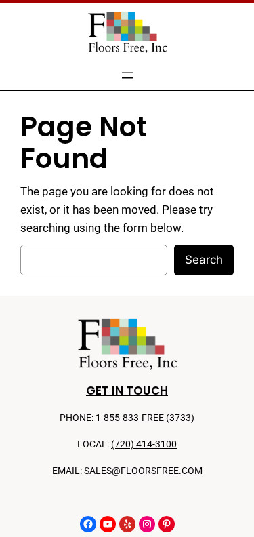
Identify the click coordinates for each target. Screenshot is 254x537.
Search (204, 259)
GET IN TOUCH (127, 390)
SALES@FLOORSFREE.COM (143, 471)
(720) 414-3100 (144, 444)
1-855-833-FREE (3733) (145, 418)
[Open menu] (127, 75)
